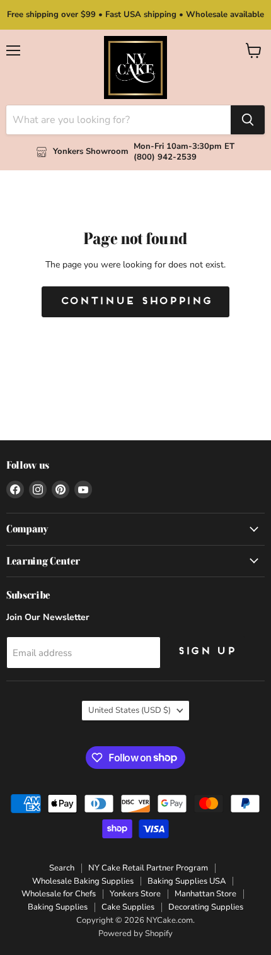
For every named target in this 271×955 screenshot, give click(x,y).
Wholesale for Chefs (58, 893)
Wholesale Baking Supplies (83, 881)
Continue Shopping (136, 301)
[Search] (248, 119)
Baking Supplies (58, 907)
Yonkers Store (135, 893)
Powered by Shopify (135, 933)
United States (129, 710)
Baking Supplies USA (186, 881)
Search (61, 868)
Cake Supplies (127, 907)
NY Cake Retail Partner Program (148, 868)
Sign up (206, 652)
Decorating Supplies (205, 907)
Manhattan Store (205, 893)
